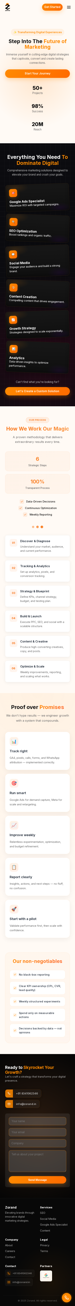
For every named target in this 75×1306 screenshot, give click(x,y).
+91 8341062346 (22, 1273)
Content (45, 1230)
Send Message (37, 1179)
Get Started (52, 7)
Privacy (44, 1245)
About (9, 1245)
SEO (42, 1213)
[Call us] (66, 1297)
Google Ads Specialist (54, 1224)
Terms (44, 1251)
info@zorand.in (21, 1282)
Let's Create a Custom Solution (37, 391)
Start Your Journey (37, 73)
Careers (10, 1251)
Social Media (48, 1219)
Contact (10, 1257)
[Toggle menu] (69, 7)
